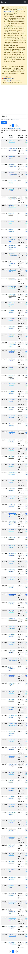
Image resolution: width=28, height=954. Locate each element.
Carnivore (4, 2)
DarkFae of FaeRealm (14, 128)
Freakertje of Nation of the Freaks (12, 295)
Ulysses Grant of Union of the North (13, 514)
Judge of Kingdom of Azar (12, 668)
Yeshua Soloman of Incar (12, 239)
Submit (4, 122)
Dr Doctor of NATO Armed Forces (12, 247)
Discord (8, 81)
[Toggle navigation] (25, 2)
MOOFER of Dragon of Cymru (12, 304)
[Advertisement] (14, 100)
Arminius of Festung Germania (12, 376)
